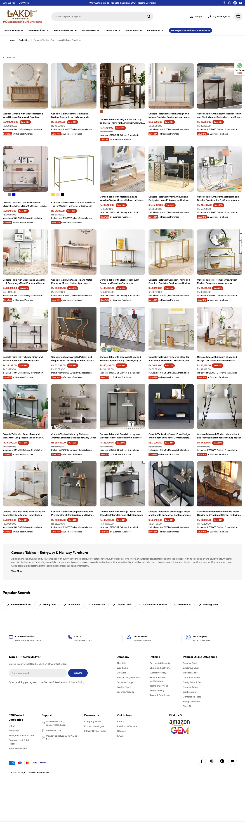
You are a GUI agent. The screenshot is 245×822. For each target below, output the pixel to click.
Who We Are (9, 2)
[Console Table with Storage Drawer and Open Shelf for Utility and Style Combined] (122, 483)
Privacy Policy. (77, 682)
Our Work (24, 2)
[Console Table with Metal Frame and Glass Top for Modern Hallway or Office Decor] (73, 169)
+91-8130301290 (82, 640)
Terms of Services (54, 682)
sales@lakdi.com (142, 640)
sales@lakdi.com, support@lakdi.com (56, 723)
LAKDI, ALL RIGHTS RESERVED (33, 772)
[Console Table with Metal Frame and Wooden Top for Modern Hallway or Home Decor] (122, 169)
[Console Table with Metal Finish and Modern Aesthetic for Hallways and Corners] (73, 86)
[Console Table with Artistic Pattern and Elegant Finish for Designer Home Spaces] (73, 329)
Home (12, 40)
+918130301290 (54, 730)
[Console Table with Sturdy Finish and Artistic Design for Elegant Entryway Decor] (73, 406)
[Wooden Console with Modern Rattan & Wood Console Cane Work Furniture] (25, 86)
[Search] (149, 16)
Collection (24, 40)
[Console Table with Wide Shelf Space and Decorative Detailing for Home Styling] (25, 483)
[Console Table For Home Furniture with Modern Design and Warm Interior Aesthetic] (219, 252)
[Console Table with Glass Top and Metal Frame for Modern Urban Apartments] (73, 252)
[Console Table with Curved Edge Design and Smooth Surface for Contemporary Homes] (171, 406)
